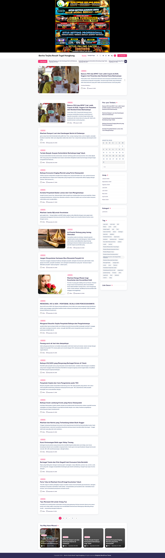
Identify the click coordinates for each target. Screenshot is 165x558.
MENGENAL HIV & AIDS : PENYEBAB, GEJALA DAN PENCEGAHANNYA (67, 296)
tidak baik (117, 267)
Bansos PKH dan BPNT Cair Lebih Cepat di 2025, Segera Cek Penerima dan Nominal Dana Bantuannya (81, 100)
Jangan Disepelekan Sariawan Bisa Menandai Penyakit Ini (62, 250)
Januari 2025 (105, 171)
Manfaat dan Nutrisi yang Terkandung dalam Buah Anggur (62, 415)
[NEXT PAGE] (76, 510)
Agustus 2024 (106, 177)
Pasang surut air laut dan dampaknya (54, 336)
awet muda (112, 216)
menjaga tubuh (116, 254)
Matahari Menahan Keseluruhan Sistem (111, 241)
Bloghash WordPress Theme (103, 555)
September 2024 (106, 174)
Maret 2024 (105, 192)
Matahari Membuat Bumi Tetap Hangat (111, 239)
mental (104, 257)
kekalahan (112, 226)
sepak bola (105, 267)
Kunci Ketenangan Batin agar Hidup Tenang (56, 435)
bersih (110, 218)
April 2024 (105, 189)
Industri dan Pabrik (107, 223)
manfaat (110, 236)
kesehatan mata (113, 231)
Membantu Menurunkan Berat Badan (110, 252)
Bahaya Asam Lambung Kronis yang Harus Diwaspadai (61, 395)
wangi (110, 269)
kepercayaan (116, 228)
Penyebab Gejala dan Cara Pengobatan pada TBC (59, 375)
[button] (122, 55)
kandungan (120, 223)
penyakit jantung (106, 264)
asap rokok (105, 216)
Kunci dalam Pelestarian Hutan (109, 233)
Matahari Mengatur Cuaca (108, 244)
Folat (117, 221)
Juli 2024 (104, 180)
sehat (120, 264)
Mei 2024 (104, 186)
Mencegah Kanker (106, 254)
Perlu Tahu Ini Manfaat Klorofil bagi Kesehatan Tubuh (60, 474)
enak (113, 221)
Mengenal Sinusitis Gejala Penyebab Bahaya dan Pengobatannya (65, 316)
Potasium (114, 264)
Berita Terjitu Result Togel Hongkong (57, 55)
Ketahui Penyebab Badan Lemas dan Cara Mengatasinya (110, 61)
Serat (111, 267)
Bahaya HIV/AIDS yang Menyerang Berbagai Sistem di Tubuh (63, 355)
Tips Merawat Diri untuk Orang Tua (53, 494)
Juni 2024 (104, 183)
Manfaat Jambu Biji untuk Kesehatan (54, 205)
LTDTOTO (84, 67)
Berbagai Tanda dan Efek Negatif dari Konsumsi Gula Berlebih (64, 454)
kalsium (114, 223)
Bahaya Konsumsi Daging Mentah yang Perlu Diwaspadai (81, 61)
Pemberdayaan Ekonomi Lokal (109, 262)
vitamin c (105, 269)
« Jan (104, 159)
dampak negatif (106, 221)
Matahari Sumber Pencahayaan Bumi (110, 246)
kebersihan (105, 226)
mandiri (104, 236)
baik (118, 216)
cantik (115, 218)
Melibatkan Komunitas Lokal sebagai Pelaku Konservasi (112, 249)
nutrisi (109, 257)
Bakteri (104, 218)
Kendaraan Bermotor (107, 228)
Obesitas (115, 257)
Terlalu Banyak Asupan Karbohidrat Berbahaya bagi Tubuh (51, 61)
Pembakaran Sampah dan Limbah (109, 259)
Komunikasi (121, 231)
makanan (119, 233)
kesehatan (105, 231)
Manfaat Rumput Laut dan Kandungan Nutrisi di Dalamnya (62, 125)
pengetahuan (120, 262)
